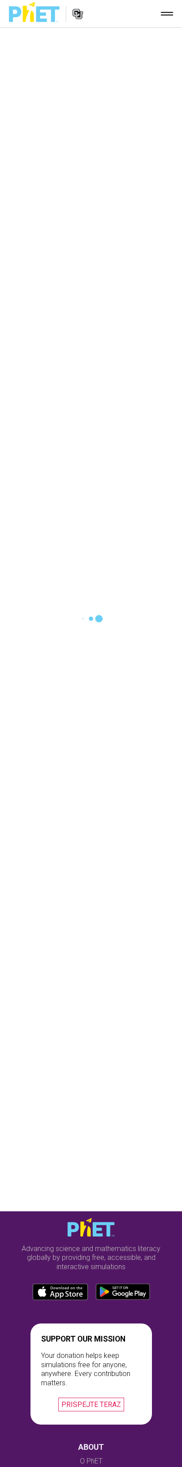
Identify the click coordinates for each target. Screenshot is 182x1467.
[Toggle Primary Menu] (167, 14)
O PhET (91, 1461)
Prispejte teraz (91, 1404)
